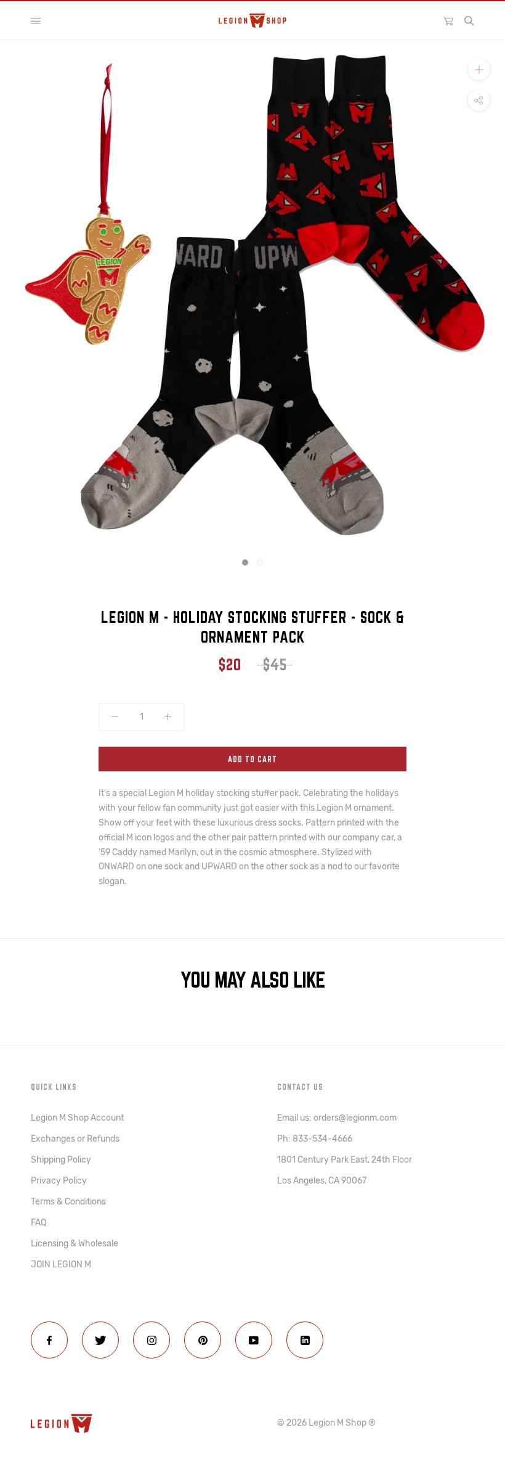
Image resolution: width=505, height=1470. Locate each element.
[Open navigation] (36, 21)
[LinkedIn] (304, 1340)
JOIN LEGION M (61, 1264)
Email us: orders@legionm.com (337, 1118)
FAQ (38, 1222)
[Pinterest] (202, 1340)
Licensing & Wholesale (74, 1243)
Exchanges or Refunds (75, 1139)
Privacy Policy (59, 1181)
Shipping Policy (61, 1160)
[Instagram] (151, 1340)
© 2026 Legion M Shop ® (326, 1423)
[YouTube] (253, 1340)
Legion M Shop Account (77, 1118)
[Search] (469, 21)
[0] (448, 20)
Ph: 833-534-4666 (314, 1139)
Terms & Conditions (68, 1201)
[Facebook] (49, 1340)
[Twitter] (100, 1340)
